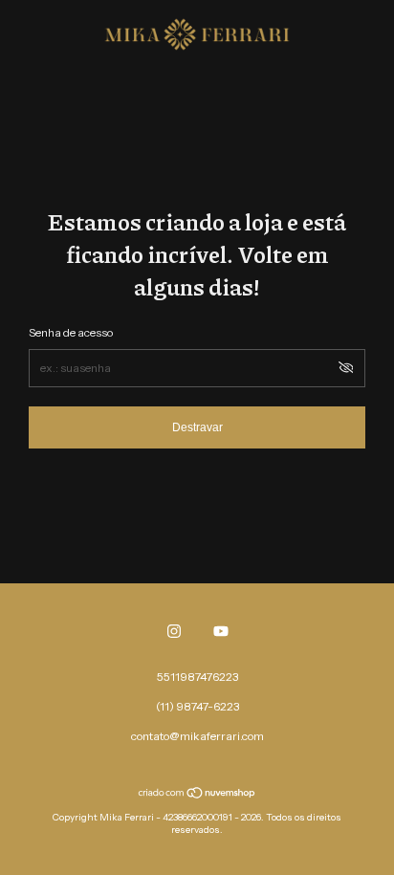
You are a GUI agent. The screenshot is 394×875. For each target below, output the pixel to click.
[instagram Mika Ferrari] (174, 631)
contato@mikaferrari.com (197, 736)
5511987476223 (197, 676)
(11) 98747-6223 (197, 706)
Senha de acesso (71, 332)
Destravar (197, 427)
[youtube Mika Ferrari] (221, 631)
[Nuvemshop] (197, 794)
